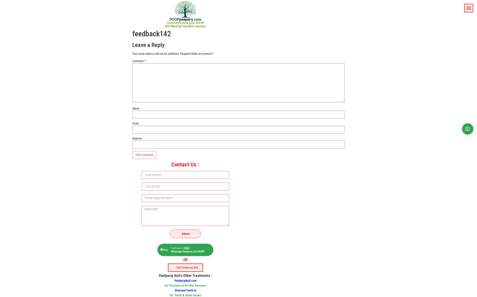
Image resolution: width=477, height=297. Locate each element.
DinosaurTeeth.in (185, 290)
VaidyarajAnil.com (185, 280)
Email (135, 123)
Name (135, 108)
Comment (139, 61)
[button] (467, 129)
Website (137, 138)
